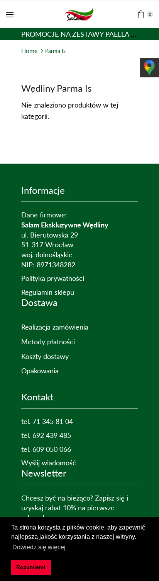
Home (29, 50)
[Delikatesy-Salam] (79, 13)
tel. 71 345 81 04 (47, 421)
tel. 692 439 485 (46, 435)
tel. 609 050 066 (46, 449)
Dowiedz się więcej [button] (39, 547)
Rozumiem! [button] (31, 567)
